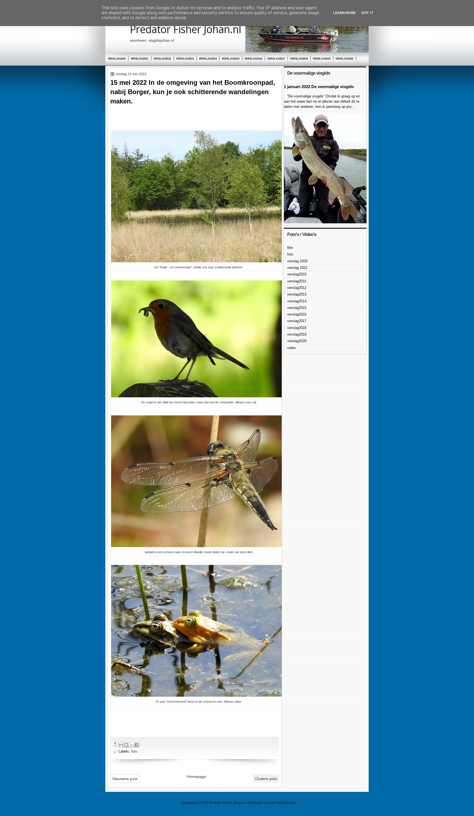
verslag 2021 (297, 268)
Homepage (196, 776)
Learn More (344, 13)
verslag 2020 (297, 261)
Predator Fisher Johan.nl (185, 29)
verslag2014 (208, 58)
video (291, 348)
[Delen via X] (131, 745)
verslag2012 (162, 58)
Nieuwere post (124, 778)
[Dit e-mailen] (121, 745)
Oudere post (266, 778)
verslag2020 (344, 58)
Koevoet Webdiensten (279, 803)
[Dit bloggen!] (126, 745)
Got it (367, 13)
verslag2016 (253, 58)
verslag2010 (117, 58)
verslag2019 (322, 58)
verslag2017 (276, 58)
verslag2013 (185, 58)
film (290, 248)
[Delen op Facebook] (136, 745)
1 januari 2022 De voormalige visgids (319, 86)
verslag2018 (299, 58)
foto (134, 751)
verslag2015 (230, 58)
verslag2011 (139, 58)
